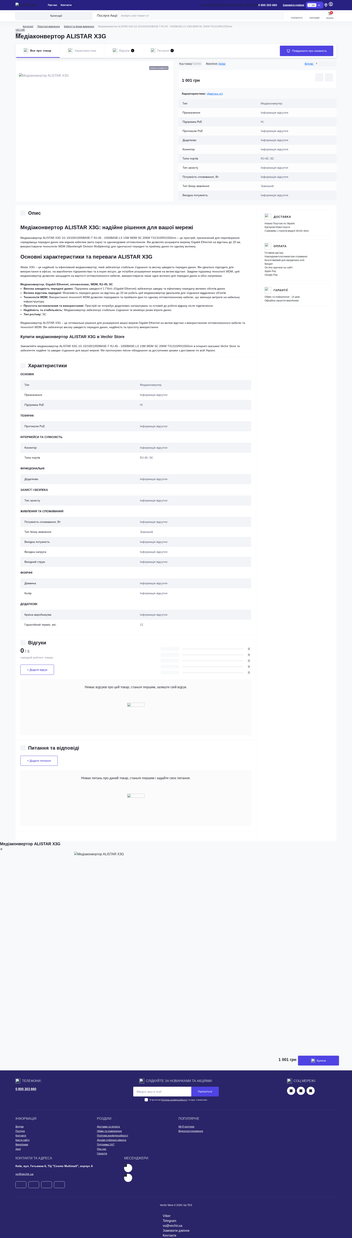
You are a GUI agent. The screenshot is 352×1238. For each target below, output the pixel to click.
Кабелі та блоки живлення (79, 26)
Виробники (21, 1144)
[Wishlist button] (319, 77)
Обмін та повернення (109, 1131)
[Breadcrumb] (17, 26)
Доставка (282, 216)
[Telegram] (128, 1168)
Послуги (103, 15)
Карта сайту (22, 1140)
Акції (113, 15)
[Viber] (128, 1178)
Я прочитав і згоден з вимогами (178, 1100)
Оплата (280, 246)
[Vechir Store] (25, 5)
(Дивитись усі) (215, 93)
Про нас (52, 5)
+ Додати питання (39, 760)
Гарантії (281, 290)
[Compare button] (329, 77)
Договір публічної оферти (111, 1140)
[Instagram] (301, 1091)
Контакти (66, 5)
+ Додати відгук (37, 669)
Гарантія (102, 1153)
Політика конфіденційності (174, 1100)
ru (319, 5)
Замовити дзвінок (293, 5)
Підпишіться (205, 1091)
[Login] (330, 5)
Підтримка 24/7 (105, 1144)
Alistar (222, 63)
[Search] (280, 16)
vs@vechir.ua (24, 1174)
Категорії (28, 26)
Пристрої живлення (48, 26)
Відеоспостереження (190, 1131)
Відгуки (19, 1126)
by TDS (188, 1205)
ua (313, 5)
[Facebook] (291, 1091)
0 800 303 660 (25, 1089)
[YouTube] (311, 1091)
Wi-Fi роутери (186, 1126)
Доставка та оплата (108, 1126)
